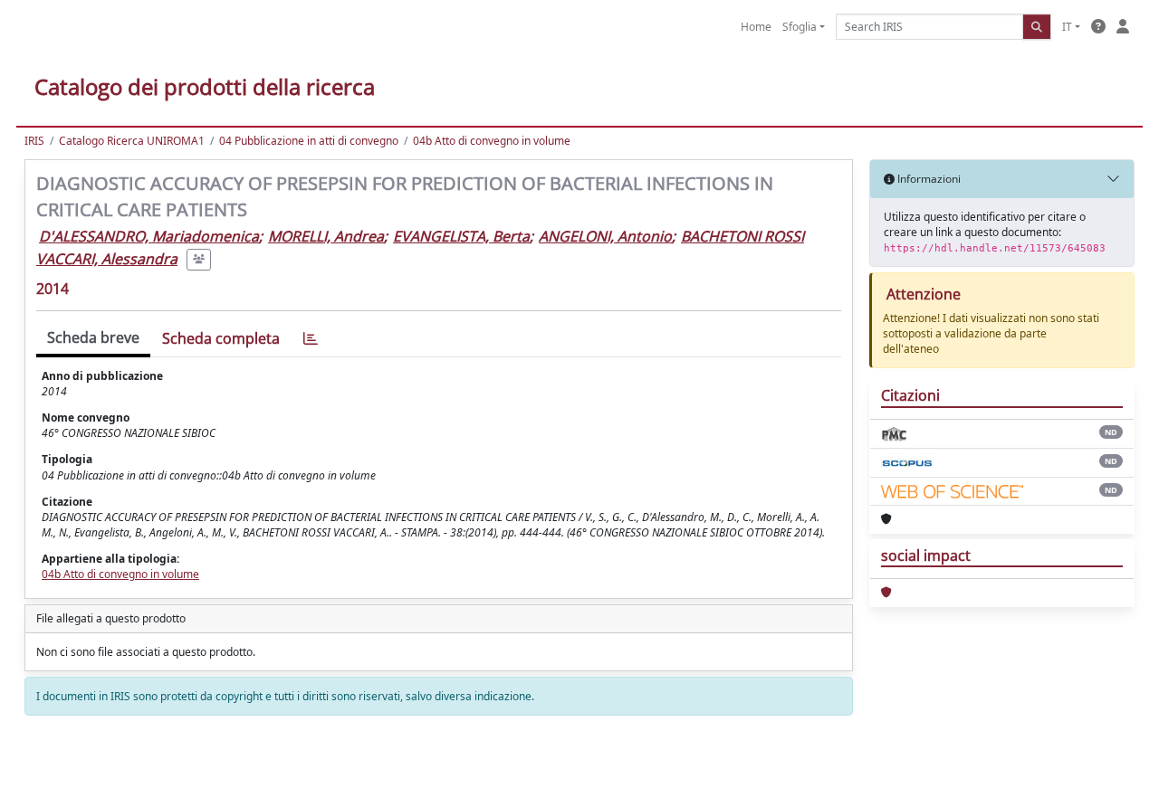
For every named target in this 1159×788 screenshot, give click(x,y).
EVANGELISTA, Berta (461, 236)
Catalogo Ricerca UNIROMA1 (132, 140)
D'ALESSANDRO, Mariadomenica (149, 236)
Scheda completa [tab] (221, 338)
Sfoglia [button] (799, 26)
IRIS (34, 140)
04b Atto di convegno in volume (491, 140)
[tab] (311, 339)
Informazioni (928, 178)
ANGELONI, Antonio (605, 236)
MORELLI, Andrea (326, 236)
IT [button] (1067, 26)
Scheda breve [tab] (93, 337)
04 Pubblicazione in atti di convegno (308, 140)
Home (756, 26)
